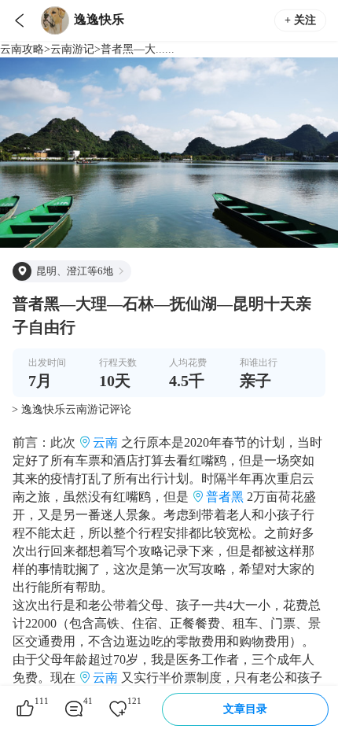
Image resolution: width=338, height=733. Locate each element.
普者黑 (225, 496)
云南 (105, 442)
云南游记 (72, 49)
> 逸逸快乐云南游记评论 (71, 409)
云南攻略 (22, 49)
